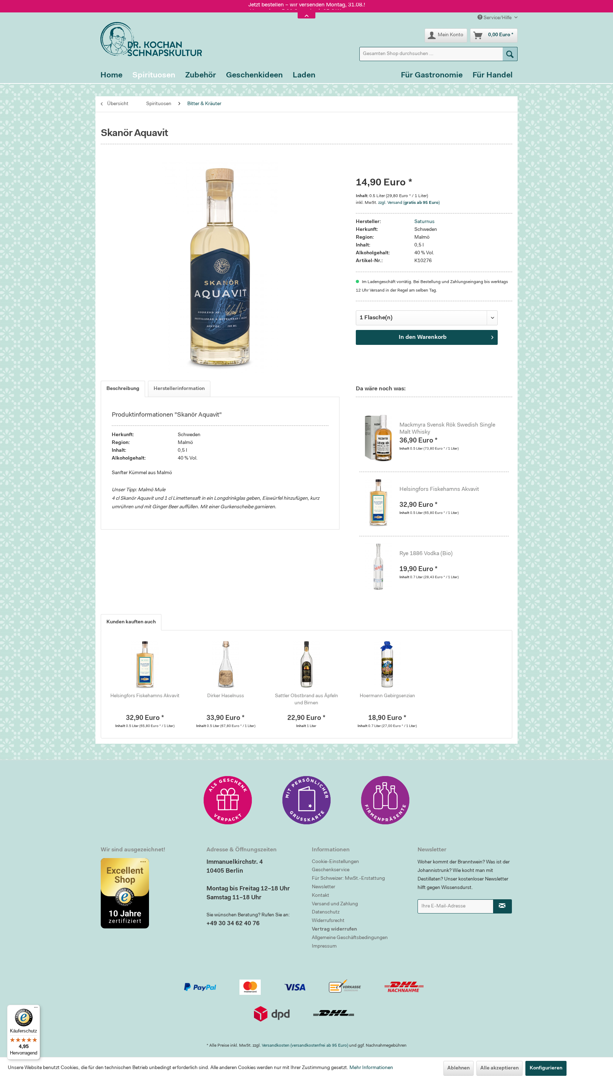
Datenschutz (325, 912)
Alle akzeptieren (499, 1068)
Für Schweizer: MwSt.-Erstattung (348, 878)
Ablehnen (458, 1068)
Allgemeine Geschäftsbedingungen (350, 938)
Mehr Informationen (371, 1068)
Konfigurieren (546, 1068)
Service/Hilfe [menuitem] (497, 18)
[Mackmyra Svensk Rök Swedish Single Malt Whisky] (382, 438)
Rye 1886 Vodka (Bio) (426, 554)
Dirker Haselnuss (225, 696)
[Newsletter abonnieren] (502, 906)
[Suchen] (510, 54)
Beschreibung (122, 388)
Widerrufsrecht (328, 920)
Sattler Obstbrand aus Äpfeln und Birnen (306, 700)
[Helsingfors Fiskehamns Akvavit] (382, 502)
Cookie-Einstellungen (335, 862)
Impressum (324, 946)
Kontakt (320, 895)
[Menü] (36, 1009)
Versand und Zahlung (335, 904)
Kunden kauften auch (131, 622)
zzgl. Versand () (409, 203)
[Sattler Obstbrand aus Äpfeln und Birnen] (306, 664)
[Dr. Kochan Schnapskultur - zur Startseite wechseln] (148, 39)
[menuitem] (438, 54)
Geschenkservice (330, 870)
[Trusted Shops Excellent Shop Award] (148, 893)
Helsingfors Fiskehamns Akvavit (439, 489)
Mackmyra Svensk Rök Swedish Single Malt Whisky (447, 428)
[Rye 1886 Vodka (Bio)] (382, 566)
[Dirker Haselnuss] (226, 664)
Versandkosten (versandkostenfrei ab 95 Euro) (305, 1045)
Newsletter (323, 887)
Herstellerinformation (179, 388)
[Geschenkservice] (228, 800)
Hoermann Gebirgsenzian (387, 696)
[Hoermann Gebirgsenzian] (387, 664)
